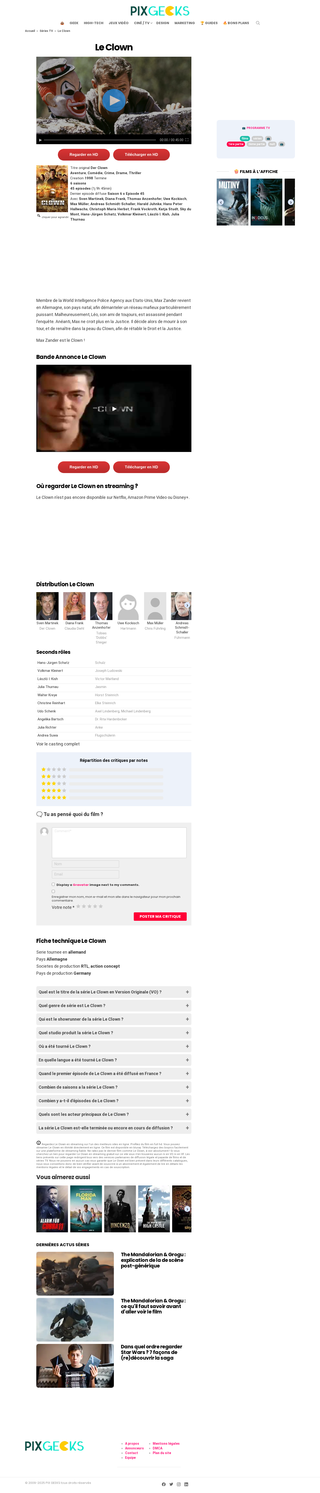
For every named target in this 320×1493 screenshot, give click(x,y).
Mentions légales (166, 1443)
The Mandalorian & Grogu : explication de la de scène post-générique (153, 1260)
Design (162, 23)
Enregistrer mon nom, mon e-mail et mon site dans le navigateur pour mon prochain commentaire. (116, 899)
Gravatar (81, 885)
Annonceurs (134, 1448)
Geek (74, 23)
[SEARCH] (258, 23)
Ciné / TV (141, 23)
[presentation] (187, 605)
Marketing (185, 23)
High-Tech (93, 23)
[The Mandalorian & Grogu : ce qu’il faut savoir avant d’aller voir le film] (75, 1320)
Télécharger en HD (141, 155)
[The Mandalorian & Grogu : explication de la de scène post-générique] (75, 1273)
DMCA (157, 1448)
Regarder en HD (84, 155)
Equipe (130, 1457)
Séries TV (46, 31)
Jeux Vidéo (119, 23)
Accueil (30, 31)
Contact (131, 1453)
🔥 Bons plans (236, 23)
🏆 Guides (209, 23)
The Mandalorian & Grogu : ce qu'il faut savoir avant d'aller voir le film (153, 1306)
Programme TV (258, 128)
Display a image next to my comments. (97, 885)
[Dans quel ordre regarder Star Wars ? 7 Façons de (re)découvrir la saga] (75, 1366)
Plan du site (162, 1453)
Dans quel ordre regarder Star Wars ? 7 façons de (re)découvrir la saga (151, 1352)
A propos (132, 1443)
